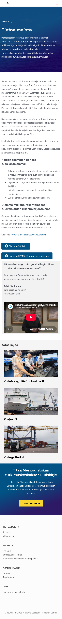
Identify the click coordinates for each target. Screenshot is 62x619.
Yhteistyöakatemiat (12, 554)
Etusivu (5, 21)
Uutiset (6, 573)
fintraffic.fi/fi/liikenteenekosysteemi (28, 234)
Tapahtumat (9, 577)
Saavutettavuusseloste (14, 592)
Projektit (7, 532)
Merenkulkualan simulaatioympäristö (20, 558)
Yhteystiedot (9, 536)
